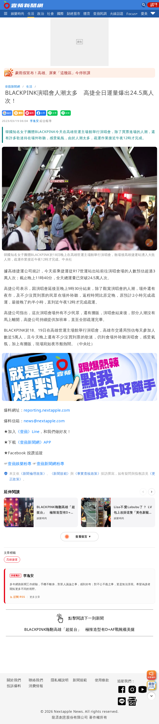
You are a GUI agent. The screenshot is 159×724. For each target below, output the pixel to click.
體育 (86, 13)
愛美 (144, 13)
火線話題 (117, 13)
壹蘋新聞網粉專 (50, 463)
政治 (40, 13)
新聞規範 (80, 680)
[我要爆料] (151, 675)
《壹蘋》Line (27, 431)
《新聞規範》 (60, 473)
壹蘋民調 (100, 13)
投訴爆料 (14, 685)
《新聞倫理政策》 (33, 473)
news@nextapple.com (44, 420)
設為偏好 (6, 115)
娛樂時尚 (17, 13)
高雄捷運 (12, 559)
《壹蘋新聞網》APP (33, 442)
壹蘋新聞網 (12, 86)
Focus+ (132, 13)
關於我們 (14, 680)
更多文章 (35, 596)
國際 (60, 13)
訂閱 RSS (19, 596)
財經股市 (73, 13)
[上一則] (143, 491)
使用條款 (102, 680)
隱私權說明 (58, 680)
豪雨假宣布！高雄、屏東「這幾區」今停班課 (52, 72)
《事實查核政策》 (87, 473)
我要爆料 (29, 115)
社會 (50, 13)
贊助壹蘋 (17, 115)
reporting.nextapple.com (47, 410)
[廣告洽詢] (151, 685)
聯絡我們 (36, 680)
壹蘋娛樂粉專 (19, 463)
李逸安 (34, 121)
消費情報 (36, 685)
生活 (31, 13)
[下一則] (151, 491)
